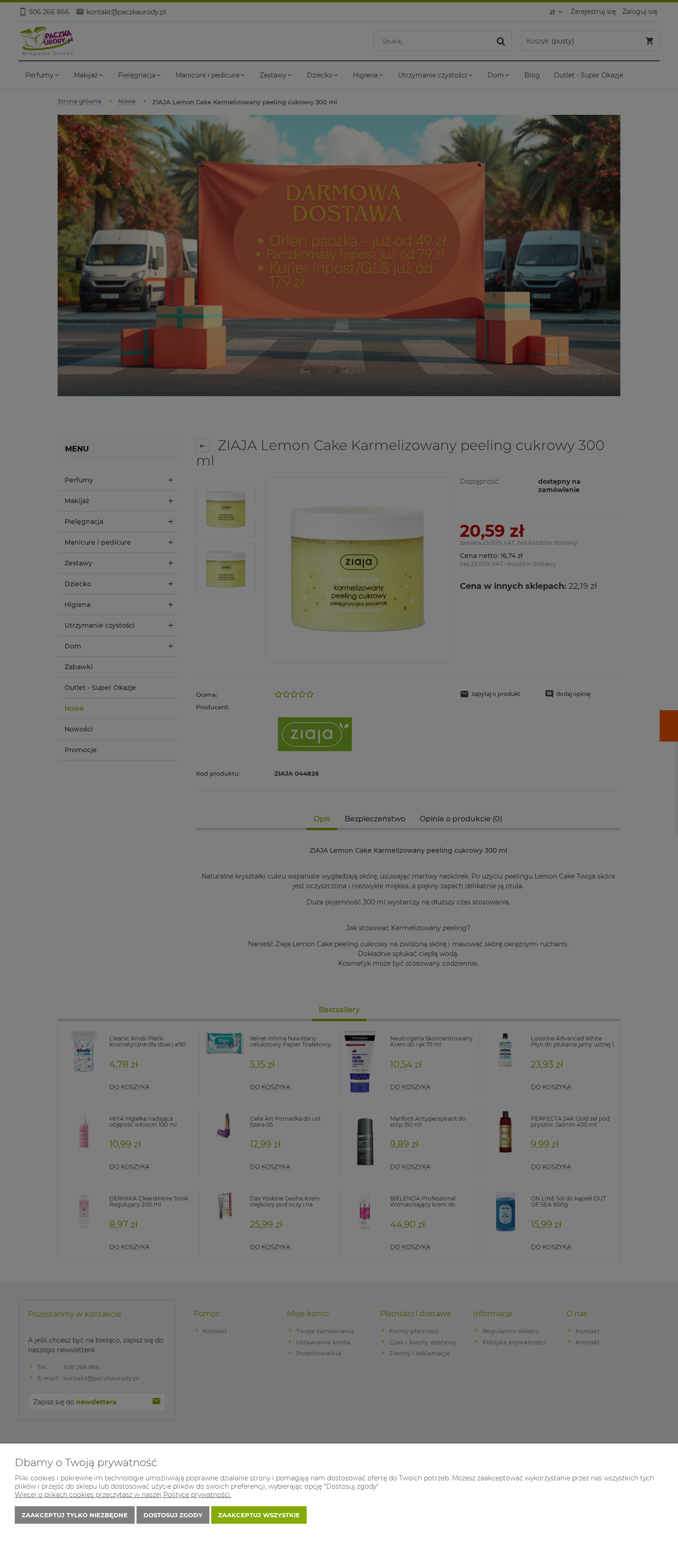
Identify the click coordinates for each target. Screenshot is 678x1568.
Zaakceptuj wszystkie (259, 1515)
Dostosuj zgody (172, 1515)
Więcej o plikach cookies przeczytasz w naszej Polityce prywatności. (123, 1495)
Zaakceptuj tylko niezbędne (75, 1515)
